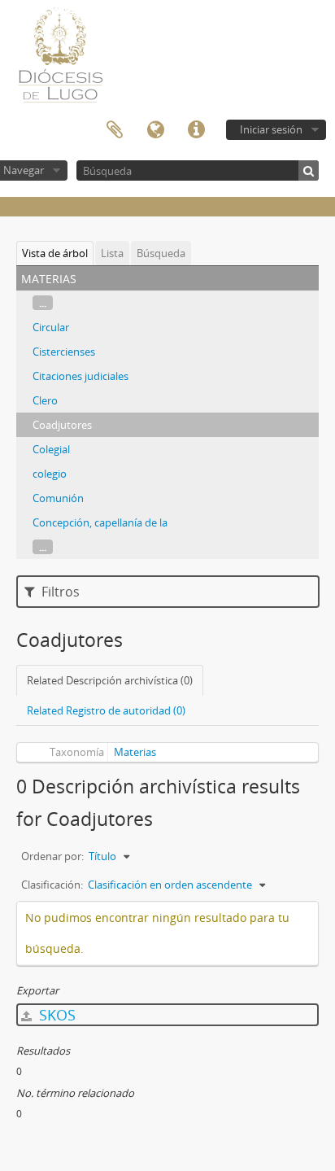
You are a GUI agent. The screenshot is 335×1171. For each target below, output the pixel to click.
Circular (51, 327)
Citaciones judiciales (80, 376)
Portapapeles (114, 130)
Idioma (155, 130)
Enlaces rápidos (196, 130)
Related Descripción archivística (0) (110, 680)
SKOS (55, 1015)
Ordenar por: (52, 856)
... (42, 302)
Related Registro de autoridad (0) (106, 710)
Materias (135, 752)
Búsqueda (161, 253)
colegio (50, 473)
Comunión (58, 498)
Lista (112, 253)
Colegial (51, 449)
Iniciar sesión (271, 129)
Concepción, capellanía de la (100, 522)
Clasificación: (52, 884)
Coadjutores (62, 424)
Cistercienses (64, 351)
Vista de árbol (55, 253)
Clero (45, 400)
